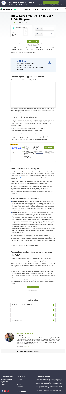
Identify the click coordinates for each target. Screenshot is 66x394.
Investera (27, 9)
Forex (56, 9)
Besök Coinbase (49, 147)
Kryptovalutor (46, 9)
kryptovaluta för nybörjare (25, 177)
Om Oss (19, 381)
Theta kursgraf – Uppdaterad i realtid (25, 63)
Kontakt (19, 379)
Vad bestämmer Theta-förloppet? (24, 65)
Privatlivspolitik (21, 391)
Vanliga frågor (20, 69)
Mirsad (15, 22)
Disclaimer (20, 386)
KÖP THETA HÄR (33, 41)
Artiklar (19, 384)
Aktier (36, 9)
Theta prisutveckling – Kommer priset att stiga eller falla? (30, 67)
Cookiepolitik (20, 389)
